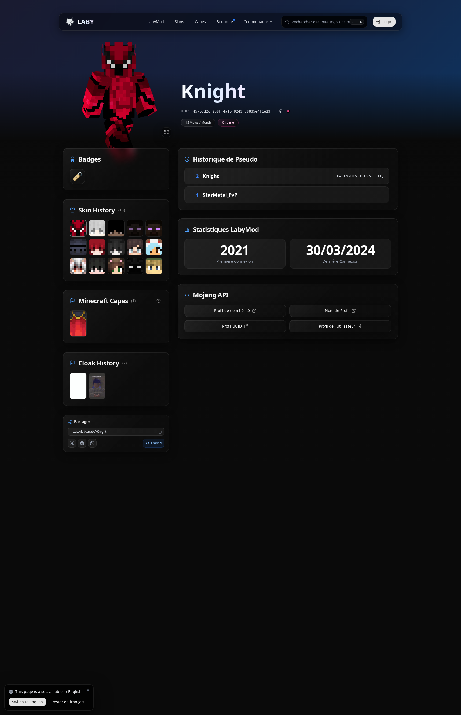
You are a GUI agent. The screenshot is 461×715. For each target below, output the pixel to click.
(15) (121, 209)
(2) (124, 362)
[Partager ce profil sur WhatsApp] (92, 443)
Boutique (225, 21)
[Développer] (166, 132)
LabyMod (156, 21)
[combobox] (320, 22)
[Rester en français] (88, 690)
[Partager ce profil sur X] (72, 443)
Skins (179, 21)
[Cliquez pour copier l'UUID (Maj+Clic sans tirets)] (281, 111)
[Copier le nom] (226, 176)
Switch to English (27, 701)
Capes (200, 21)
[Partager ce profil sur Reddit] (82, 443)
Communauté (256, 21)
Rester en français (68, 701)
